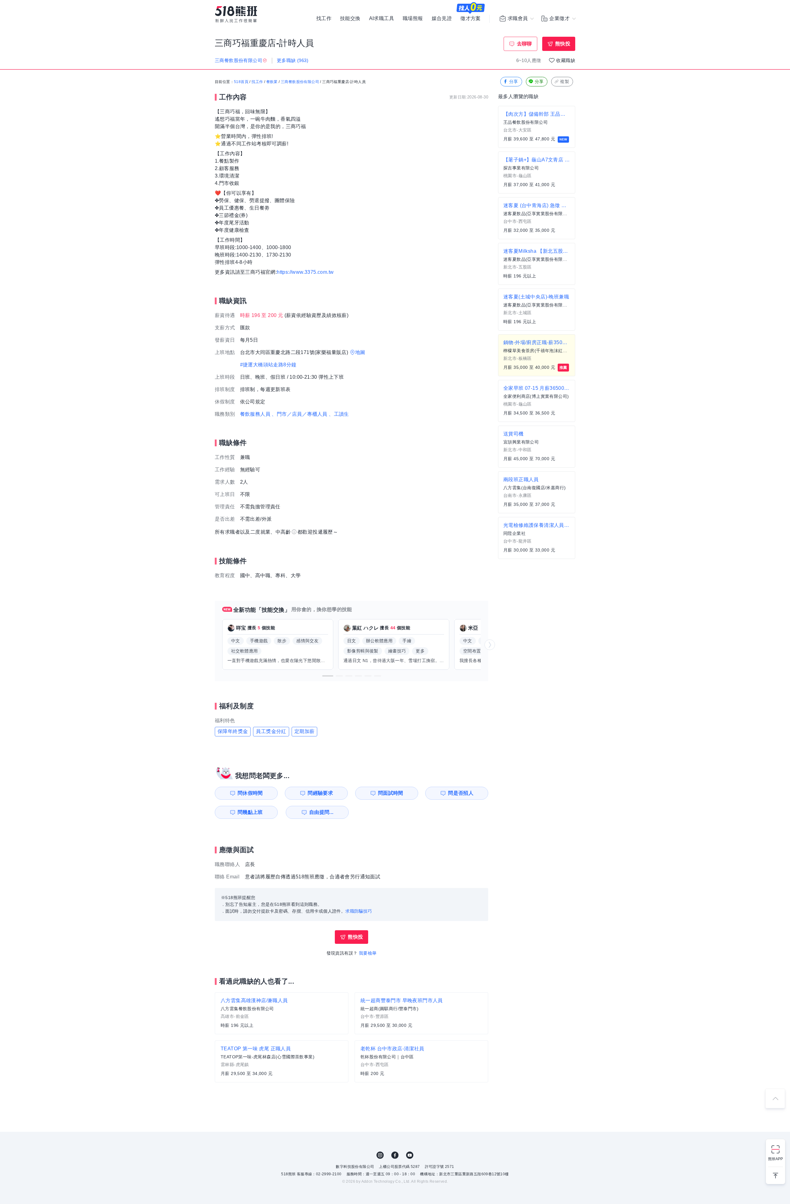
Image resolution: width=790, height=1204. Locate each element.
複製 (564, 81)
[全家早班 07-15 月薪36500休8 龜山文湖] (536, 401)
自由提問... (321, 812)
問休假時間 (250, 793)
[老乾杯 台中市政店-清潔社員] (421, 1061)
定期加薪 (304, 731)
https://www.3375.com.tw (305, 272)
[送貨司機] (536, 446)
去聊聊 (524, 43)
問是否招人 (460, 793)
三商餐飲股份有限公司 (300, 82)
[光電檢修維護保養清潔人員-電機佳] (536, 538)
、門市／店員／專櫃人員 (299, 414)
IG (380, 1155)
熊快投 (562, 43)
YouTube (410, 1155)
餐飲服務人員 (255, 414)
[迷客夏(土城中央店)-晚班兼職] (536, 309)
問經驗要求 (320, 793)
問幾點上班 (250, 812)
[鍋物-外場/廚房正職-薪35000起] (536, 355)
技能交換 (350, 18)
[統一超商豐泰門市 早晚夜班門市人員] (421, 1013)
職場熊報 (413, 18)
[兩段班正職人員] (536, 492)
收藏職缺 (565, 60)
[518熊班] (236, 14)
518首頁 (241, 82)
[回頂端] (775, 1098)
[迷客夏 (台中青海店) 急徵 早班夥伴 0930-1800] (536, 218)
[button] (327, 676)
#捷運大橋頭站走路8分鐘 (268, 364)
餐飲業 (272, 82)
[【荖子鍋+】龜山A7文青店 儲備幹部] (536, 172)
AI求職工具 (381, 18)
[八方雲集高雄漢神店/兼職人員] (281, 1013)
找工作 (323, 18)
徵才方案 (470, 18)
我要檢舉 (368, 953)
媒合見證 (442, 18)
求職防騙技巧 (358, 911)
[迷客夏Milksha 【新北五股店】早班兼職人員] (536, 264)
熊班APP (775, 1159)
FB (395, 1155)
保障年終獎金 (233, 731)
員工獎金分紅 (271, 731)
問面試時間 (390, 793)
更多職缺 (292, 60)
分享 (513, 81)
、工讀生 (339, 414)
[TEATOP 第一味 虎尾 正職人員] (281, 1061)
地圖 (360, 352)
